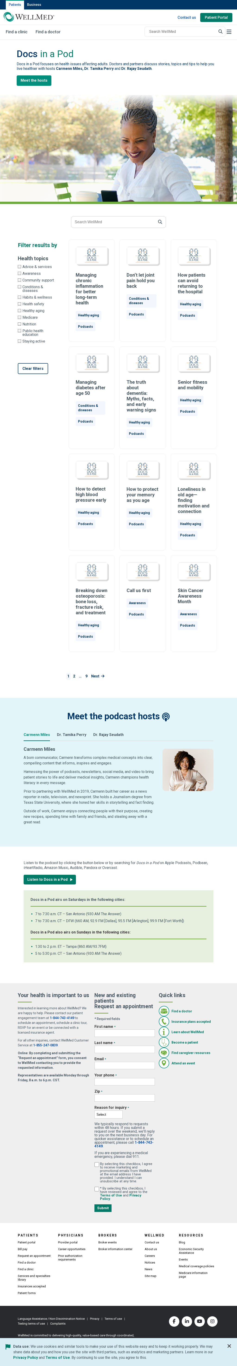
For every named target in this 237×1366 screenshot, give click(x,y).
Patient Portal (216, 17)
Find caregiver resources (191, 1053)
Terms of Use (111, 1195)
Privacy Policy (25, 1357)
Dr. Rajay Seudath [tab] (108, 734)
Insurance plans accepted (191, 1021)
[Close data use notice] (229, 1347)
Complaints (57, 1323)
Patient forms (27, 1293)
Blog (182, 1242)
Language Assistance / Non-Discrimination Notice (51, 1318)
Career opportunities (71, 1249)
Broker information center (115, 1249)
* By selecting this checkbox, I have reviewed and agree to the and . (126, 1194)
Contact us (187, 17)
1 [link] (68, 676)
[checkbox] (38, 267)
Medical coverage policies (196, 1266)
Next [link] (95, 676)
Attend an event (183, 1063)
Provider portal (68, 1242)
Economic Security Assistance (191, 1251)
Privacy (94, 1318)
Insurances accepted (32, 1286)
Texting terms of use (31, 1323)
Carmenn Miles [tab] (37, 734)
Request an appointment (34, 1256)
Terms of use (113, 1318)
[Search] (220, 31)
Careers (150, 1256)
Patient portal (26, 1242)
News (148, 1269)
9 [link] (86, 676)
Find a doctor (182, 1011)
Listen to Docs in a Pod (48, 879)
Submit (103, 1208)
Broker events (107, 1242)
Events (183, 1259)
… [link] (80, 676)
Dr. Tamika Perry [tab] (71, 734)
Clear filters (33, 368)
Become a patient (185, 1042)
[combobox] (184, 32)
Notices (150, 1262)
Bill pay (22, 1249)
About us (151, 1249)
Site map (150, 1276)
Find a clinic (26, 1269)
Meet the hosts (34, 80)
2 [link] (74, 676)
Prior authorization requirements (70, 1257)
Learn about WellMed (188, 1032)
